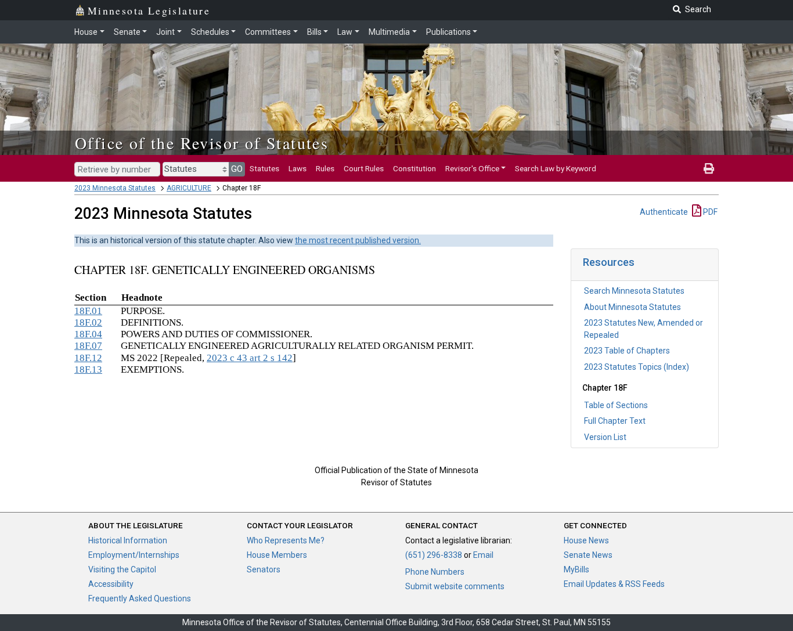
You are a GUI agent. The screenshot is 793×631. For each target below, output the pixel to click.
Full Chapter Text (615, 421)
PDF (709, 212)
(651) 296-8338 (433, 555)
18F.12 (88, 357)
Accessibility (111, 584)
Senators (263, 569)
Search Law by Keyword (555, 168)
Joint (165, 32)
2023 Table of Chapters (627, 350)
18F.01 (88, 310)
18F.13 (88, 369)
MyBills (576, 569)
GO (237, 169)
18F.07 (88, 345)
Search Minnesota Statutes (634, 290)
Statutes (264, 168)
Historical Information (127, 540)
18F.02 (88, 322)
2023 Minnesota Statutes (115, 188)
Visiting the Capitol (122, 569)
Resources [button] (609, 262)
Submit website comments (454, 586)
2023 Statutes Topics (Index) (636, 367)
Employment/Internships (133, 555)
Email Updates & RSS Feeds (614, 584)
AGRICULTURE (189, 188)
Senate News (588, 555)
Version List (605, 437)
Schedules (210, 32)
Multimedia (389, 32)
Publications (448, 32)
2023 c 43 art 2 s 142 (250, 357)
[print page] (709, 168)
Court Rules (364, 168)
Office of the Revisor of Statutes (202, 143)
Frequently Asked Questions (139, 598)
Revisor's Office (472, 168)
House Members (277, 555)
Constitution (414, 168)
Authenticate (664, 212)
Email (483, 555)
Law (344, 32)
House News (586, 540)
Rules (325, 168)
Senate (127, 32)
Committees (268, 32)
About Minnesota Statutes (632, 307)
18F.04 (88, 334)
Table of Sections (616, 405)
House (86, 32)
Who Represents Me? (286, 540)
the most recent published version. (358, 240)
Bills (314, 32)
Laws (298, 168)
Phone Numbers (434, 571)
